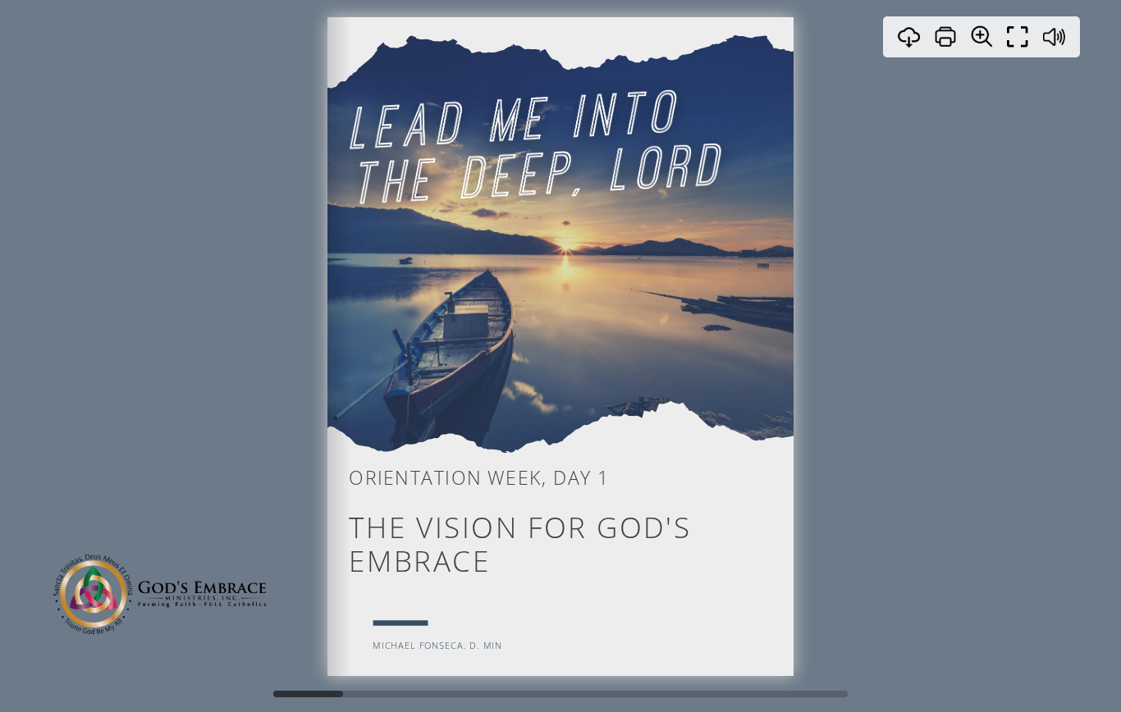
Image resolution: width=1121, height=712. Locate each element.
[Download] (909, 37)
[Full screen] (1017, 37)
